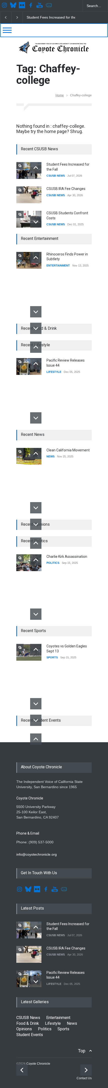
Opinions (24, 1029)
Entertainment (58, 1017)
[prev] (35, 167)
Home (60, 95)
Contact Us (84, 1078)
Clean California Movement (68, 450)
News (72, 1023)
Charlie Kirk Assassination (66, 557)
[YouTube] (40, 6)
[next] (35, 222)
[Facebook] (31, 6)
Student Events (29, 1034)
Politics (44, 1029)
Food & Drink (27, 1023)
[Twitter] (14, 6)
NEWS (50, 456)
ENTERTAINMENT (58, 265)
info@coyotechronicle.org (36, 854)
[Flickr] (22, 6)
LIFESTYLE (53, 371)
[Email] (49, 6)
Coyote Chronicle (38, 1063)
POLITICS (52, 562)
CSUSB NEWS (55, 175)
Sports (63, 1029)
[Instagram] (5, 6)
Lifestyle (53, 1023)
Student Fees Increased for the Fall (55, 17)
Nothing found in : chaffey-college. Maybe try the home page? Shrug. (50, 128)
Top (81, 1050)
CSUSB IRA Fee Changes (65, 189)
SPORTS (52, 657)
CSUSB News (28, 1017)
